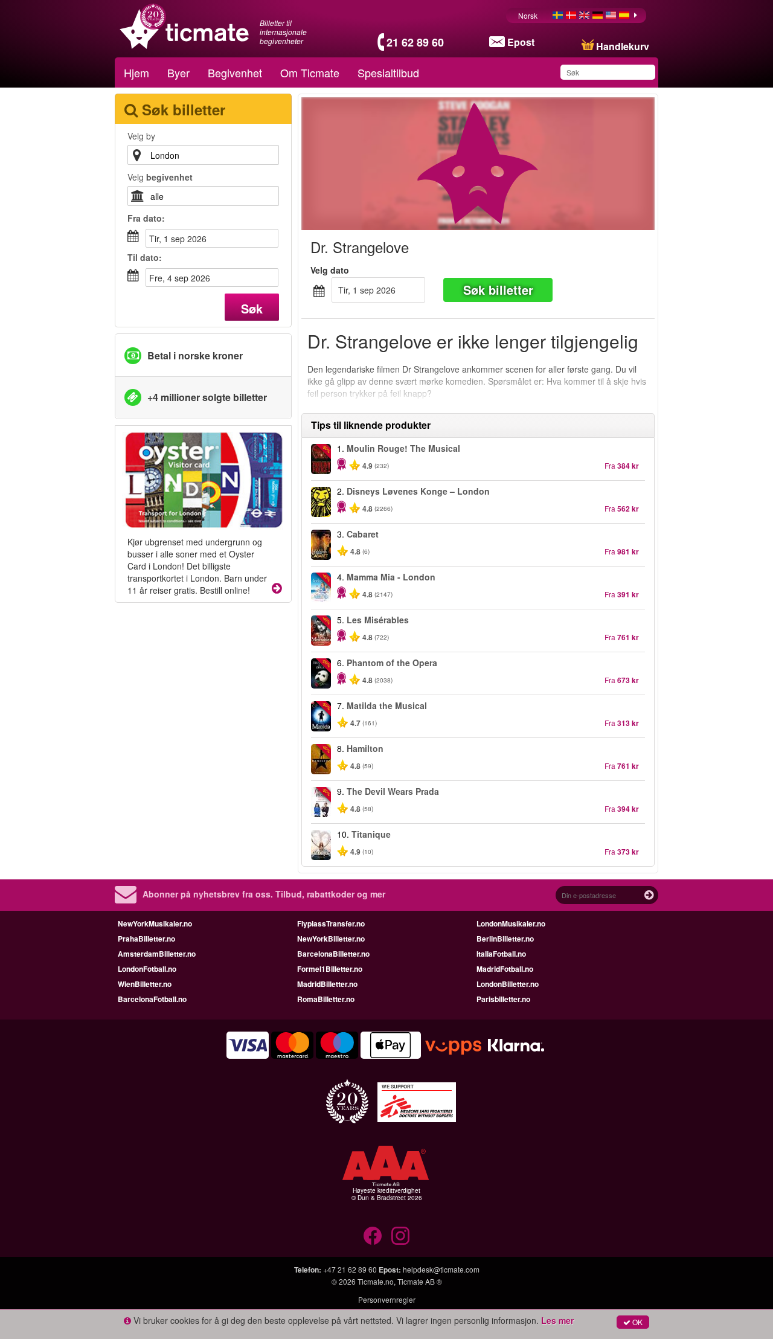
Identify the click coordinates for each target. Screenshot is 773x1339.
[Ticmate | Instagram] (400, 1236)
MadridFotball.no (504, 968)
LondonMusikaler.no (510, 923)
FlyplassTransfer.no (331, 923)
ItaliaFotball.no (501, 953)
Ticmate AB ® (419, 1281)
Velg (160, 177)
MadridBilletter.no (327, 983)
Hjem (136, 72)
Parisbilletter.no (503, 999)
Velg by (141, 136)
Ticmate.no (376, 1281)
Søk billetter (498, 289)
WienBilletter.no (145, 983)
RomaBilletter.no (325, 999)
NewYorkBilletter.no (331, 938)
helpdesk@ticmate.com (441, 1269)
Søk (252, 308)
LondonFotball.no (147, 968)
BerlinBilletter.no (505, 938)
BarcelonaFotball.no (152, 999)
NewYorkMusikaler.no (155, 923)
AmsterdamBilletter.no (157, 953)
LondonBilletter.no (507, 983)
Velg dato (329, 270)
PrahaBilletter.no (146, 938)
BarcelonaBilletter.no (333, 953)
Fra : (146, 218)
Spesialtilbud (388, 72)
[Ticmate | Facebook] (373, 1236)
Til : (144, 257)
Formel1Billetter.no (329, 968)
